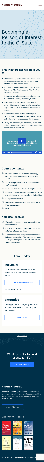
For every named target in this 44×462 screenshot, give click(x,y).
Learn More (22, 317)
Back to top (21, 335)
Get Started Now (22, 364)
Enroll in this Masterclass (22, 282)
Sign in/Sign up (12, 407)
